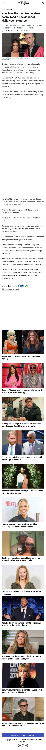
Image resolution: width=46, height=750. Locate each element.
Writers (22, 735)
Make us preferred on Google (12, 289)
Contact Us (14, 735)
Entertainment (7, 9)
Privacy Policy (30, 735)
